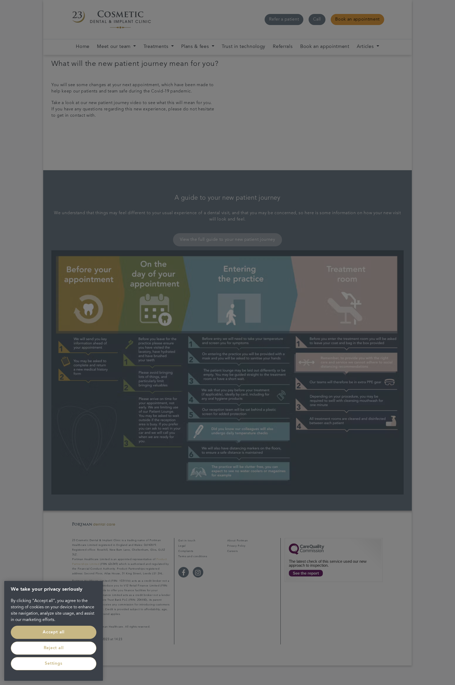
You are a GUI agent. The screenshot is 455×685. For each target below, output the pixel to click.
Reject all (54, 648)
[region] (53, 631)
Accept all (54, 632)
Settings (53, 664)
